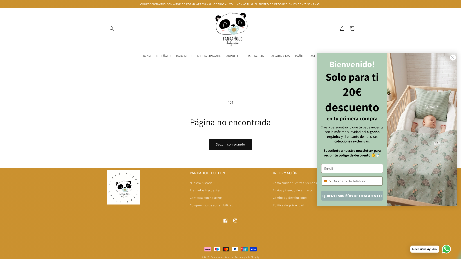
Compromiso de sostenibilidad (212, 205)
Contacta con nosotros (206, 198)
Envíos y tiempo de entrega (292, 190)
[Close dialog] (453, 57)
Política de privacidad (289, 205)
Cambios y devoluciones (290, 198)
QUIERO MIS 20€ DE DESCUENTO (352, 195)
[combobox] (327, 181)
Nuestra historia (201, 183)
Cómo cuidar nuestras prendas (295, 183)
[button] (112, 28)
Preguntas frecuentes (205, 190)
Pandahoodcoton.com (222, 257)
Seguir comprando (230, 144)
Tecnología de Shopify (247, 257)
